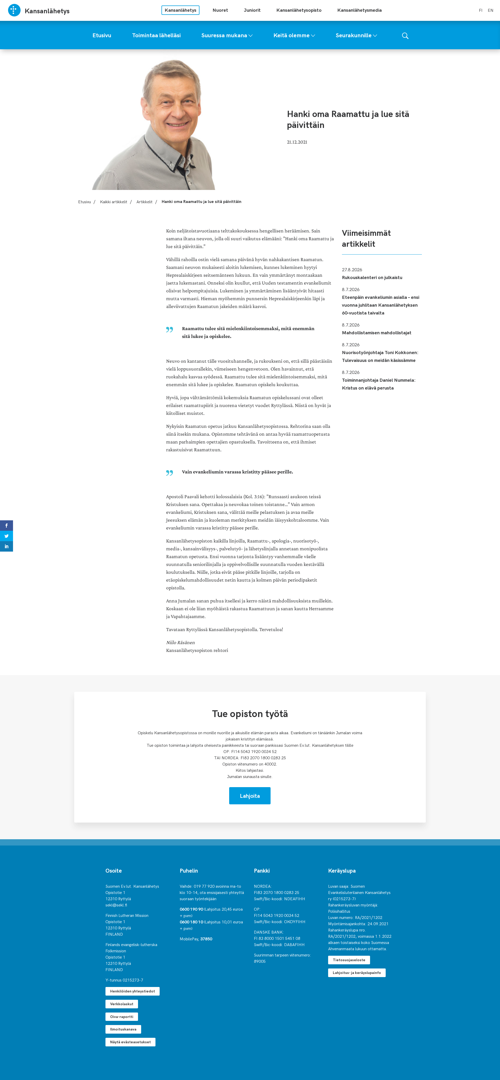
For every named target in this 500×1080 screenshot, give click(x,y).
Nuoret (220, 10)
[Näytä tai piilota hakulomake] (405, 35)
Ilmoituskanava (123, 1029)
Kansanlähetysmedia (359, 10)
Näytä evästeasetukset (130, 1041)
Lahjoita (250, 795)
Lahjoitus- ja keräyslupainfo (357, 972)
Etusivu (84, 201)
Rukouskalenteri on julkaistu (372, 277)
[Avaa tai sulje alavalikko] (250, 34)
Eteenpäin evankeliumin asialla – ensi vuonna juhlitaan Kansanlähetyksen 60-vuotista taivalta (380, 305)
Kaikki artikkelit (113, 201)
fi (481, 10)
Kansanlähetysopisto (299, 10)
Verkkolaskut (121, 1003)
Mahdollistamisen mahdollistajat (376, 332)
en (490, 10)
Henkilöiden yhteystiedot (132, 991)
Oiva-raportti (121, 1016)
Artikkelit (144, 201)
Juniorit (252, 10)
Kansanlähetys (180, 10)
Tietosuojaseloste (349, 959)
